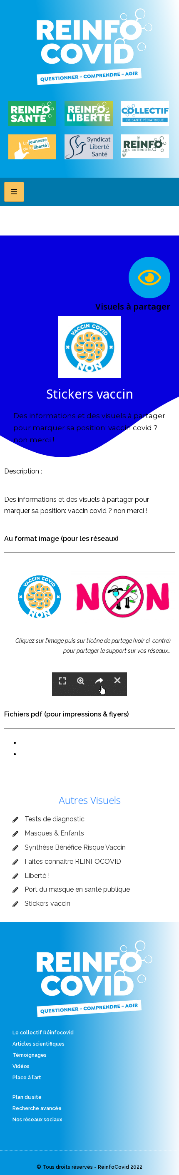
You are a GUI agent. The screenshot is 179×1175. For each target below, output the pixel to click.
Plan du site (27, 1097)
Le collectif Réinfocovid (43, 1033)
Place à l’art (26, 1078)
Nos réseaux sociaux (37, 1120)
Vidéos (21, 1066)
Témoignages (29, 1055)
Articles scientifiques (38, 1044)
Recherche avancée (37, 1108)
